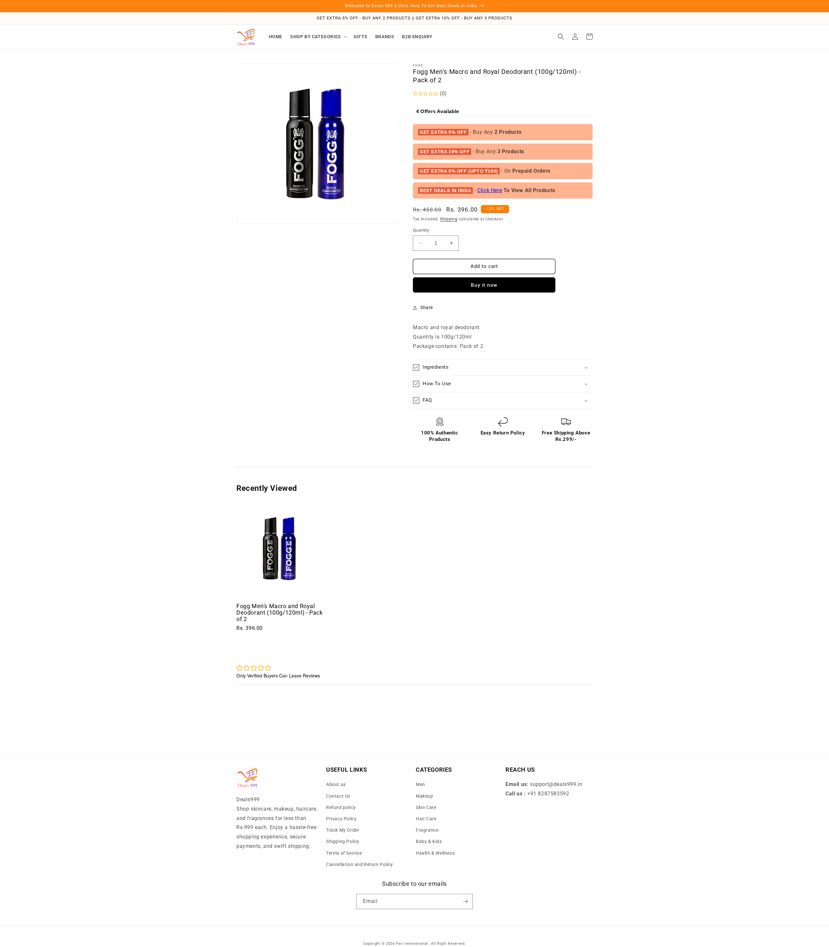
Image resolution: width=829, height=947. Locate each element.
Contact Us (338, 796)
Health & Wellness (435, 853)
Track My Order (342, 830)
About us (336, 784)
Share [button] (426, 307)
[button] (318, 36)
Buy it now (484, 285)
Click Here (489, 190)
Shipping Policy (342, 841)
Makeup (424, 796)
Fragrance (427, 830)
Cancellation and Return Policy (359, 864)
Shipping (449, 219)
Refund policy (341, 807)
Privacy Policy (341, 818)
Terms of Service (344, 853)
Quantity (421, 230)
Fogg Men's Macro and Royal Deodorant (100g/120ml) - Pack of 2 (279, 612)
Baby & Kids (429, 841)
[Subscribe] (465, 901)
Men (420, 784)
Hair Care (426, 818)
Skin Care (426, 807)
